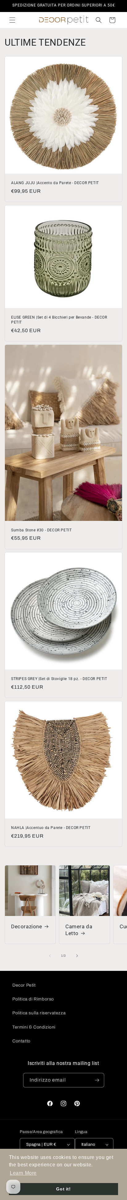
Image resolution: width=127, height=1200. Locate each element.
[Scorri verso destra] (77, 956)
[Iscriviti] (97, 1080)
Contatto (21, 1041)
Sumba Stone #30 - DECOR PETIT (41, 530)
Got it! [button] (63, 1188)
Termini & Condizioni (33, 1027)
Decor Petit (24, 985)
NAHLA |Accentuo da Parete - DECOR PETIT (50, 828)
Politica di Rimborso (33, 999)
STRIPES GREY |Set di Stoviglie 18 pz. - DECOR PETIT (59, 679)
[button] (12, 20)
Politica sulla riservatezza (39, 1013)
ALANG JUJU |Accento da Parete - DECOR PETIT (55, 183)
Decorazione (26, 926)
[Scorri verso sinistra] (50, 956)
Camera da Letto (78, 929)
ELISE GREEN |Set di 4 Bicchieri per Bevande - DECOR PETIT (59, 319)
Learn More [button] (23, 1173)
